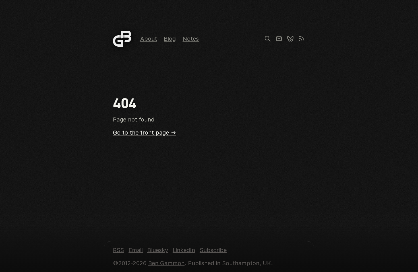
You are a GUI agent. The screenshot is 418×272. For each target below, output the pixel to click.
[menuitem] (148, 38)
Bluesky (157, 250)
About (148, 38)
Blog (170, 38)
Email (136, 250)
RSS (118, 250)
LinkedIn (184, 250)
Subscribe (213, 250)
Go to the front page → (144, 132)
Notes (191, 38)
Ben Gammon (166, 263)
